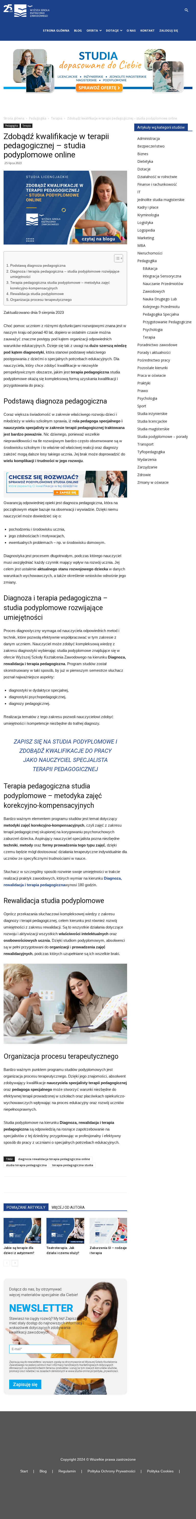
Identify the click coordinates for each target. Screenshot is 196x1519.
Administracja (148, 138)
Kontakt (147, 30)
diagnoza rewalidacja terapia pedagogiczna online (54, 1159)
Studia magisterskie (153, 428)
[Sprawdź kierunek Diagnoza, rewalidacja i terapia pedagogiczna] (65, 484)
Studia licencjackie (152, 421)
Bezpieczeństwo (151, 146)
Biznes (142, 153)
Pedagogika (37, 118)
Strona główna (56, 30)
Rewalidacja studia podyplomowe (37, 294)
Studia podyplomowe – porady (162, 436)
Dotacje (144, 169)
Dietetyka (145, 161)
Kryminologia (148, 214)
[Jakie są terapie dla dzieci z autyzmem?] (22, 1231)
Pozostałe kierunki (152, 367)
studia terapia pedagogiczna (26, 1165)
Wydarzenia (146, 459)
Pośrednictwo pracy (153, 360)
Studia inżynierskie (152, 413)
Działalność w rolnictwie (157, 176)
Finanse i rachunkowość (157, 184)
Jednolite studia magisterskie (161, 199)
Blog (78, 30)
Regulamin (67, 1471)
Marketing (145, 237)
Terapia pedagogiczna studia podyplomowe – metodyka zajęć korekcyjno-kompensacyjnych (60, 285)
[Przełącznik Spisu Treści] (116, 258)
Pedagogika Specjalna (161, 314)
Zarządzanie (147, 467)
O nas (131, 30)
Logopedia (146, 230)
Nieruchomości (149, 253)
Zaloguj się (168, 30)
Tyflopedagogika (151, 451)
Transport (145, 444)
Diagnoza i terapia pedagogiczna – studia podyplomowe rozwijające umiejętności (64, 274)
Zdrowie (144, 474)
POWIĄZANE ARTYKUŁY (26, 1207)
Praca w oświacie (151, 375)
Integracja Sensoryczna (162, 276)
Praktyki (143, 383)
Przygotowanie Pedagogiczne (167, 321)
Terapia (56, 118)
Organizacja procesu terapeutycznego (41, 300)
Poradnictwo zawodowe (157, 344)
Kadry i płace (147, 207)
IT (139, 192)
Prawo (142, 390)
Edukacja (150, 268)
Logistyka (145, 222)
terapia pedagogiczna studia (72, 1165)
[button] (186, 10)
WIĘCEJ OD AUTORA (68, 1207)
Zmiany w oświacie (153, 482)
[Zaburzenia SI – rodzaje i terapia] (108, 1231)
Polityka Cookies (160, 1471)
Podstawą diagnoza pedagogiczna (38, 265)
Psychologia (153, 329)
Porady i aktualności (153, 352)
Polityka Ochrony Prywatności (111, 1471)
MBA (141, 245)
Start (24, 1471)
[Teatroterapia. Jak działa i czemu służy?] (65, 1231)
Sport (141, 406)
